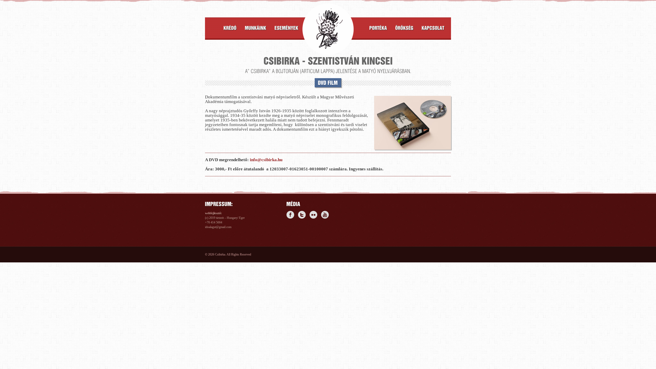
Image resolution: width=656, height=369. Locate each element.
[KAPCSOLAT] (433, 28)
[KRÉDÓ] (230, 28)
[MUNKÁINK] (255, 28)
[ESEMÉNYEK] (286, 28)
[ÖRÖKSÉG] (404, 28)
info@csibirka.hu (266, 159)
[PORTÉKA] (378, 28)
